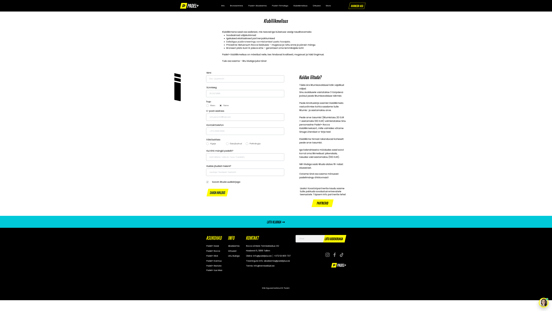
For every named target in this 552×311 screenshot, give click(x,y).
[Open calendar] (280, 93)
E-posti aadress (215, 111)
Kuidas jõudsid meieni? (218, 166)
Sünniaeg (213, 87)
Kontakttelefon (215, 125)
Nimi (208, 73)
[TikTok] (341, 255)
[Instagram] (327, 255)
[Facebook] (334, 255)
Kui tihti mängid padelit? (219, 151)
